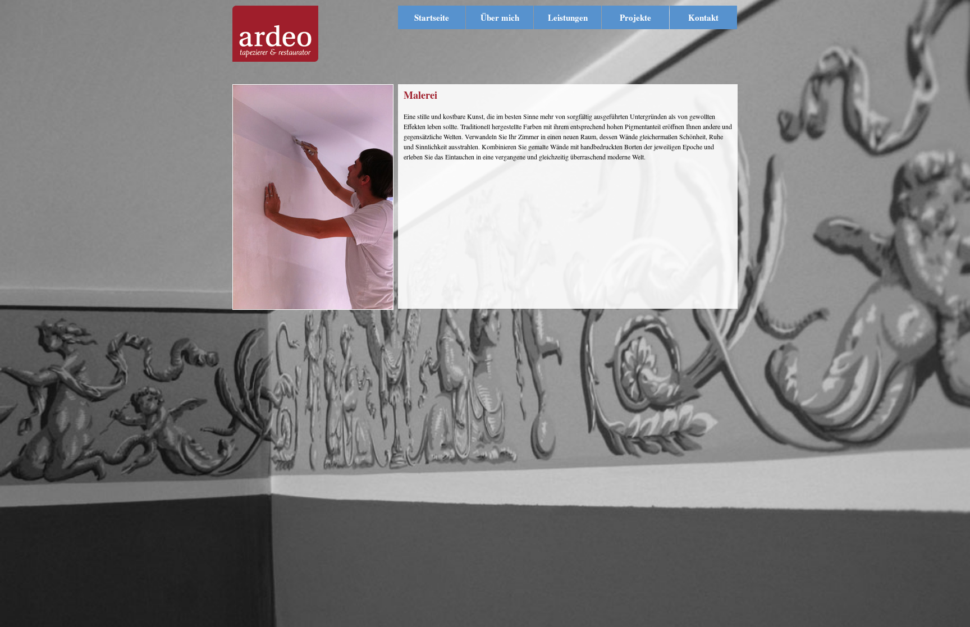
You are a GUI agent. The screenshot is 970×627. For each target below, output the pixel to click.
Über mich (500, 17)
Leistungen (568, 17)
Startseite (431, 17)
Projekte (635, 17)
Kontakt (703, 17)
